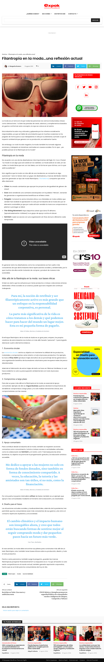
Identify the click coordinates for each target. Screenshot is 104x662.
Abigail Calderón (33, 651)
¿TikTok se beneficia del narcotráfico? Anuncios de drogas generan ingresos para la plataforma (80, 461)
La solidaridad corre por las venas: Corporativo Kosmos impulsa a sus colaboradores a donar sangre (90, 647)
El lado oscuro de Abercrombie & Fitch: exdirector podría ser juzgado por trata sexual (80, 493)
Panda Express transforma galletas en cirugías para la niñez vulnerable (81, 398)
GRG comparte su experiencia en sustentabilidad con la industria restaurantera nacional (13, 647)
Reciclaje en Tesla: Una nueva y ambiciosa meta (13, 593)
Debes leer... (75, 455)
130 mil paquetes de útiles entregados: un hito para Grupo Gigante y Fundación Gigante (81, 435)
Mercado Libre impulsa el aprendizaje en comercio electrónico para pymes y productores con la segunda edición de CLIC (81, 416)
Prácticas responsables (80, 393)
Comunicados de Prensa (9, 643)
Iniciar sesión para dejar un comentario (16, 610)
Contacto (82, 660)
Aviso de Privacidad (92, 660)
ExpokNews (5, 653)
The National (44, 178)
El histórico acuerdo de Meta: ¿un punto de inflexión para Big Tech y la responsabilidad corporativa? (80, 477)
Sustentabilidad (28, 574)
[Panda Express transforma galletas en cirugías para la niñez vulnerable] (95, 397)
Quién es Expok (63, 660)
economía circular (11, 352)
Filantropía (11, 574)
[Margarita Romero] (6, 66)
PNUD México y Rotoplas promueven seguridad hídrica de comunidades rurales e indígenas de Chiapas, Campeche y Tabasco (53, 595)
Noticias (4, 54)
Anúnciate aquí (73, 660)
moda (19, 574)
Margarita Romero (15, 66)
